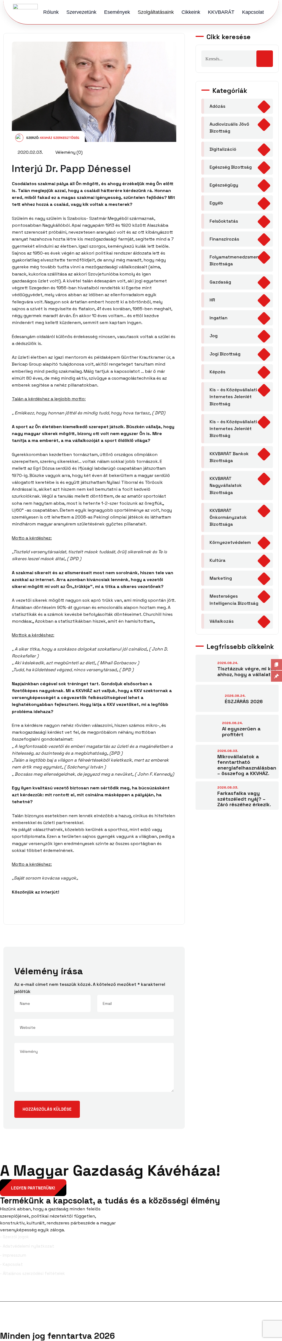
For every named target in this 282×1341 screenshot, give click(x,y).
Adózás (217, 106)
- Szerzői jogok (14, 1236)
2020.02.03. (30, 152)
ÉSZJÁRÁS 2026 (244, 701)
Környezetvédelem (230, 542)
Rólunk (51, 12)
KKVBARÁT (221, 12)
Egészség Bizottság (231, 167)
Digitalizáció (223, 149)
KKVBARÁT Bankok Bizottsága (229, 457)
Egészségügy (224, 185)
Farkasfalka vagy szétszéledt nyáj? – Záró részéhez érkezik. (244, 799)
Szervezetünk (81, 12)
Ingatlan (218, 318)
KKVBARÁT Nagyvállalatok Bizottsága (226, 485)
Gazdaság (220, 282)
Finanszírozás (224, 239)
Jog (214, 336)
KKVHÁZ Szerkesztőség (59, 138)
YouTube (270, 1292)
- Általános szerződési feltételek (32, 1273)
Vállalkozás (222, 621)
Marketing (221, 578)
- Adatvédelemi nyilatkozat (27, 1246)
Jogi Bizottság (225, 354)
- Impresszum (13, 1255)
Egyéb (216, 203)
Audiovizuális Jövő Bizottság (229, 127)
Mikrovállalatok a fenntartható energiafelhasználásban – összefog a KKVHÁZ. (246, 765)
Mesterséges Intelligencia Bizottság (234, 599)
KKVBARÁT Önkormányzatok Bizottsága (228, 517)
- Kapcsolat (11, 1264)
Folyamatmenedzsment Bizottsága (235, 260)
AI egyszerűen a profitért (241, 731)
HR (212, 300)
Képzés (217, 372)
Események (117, 12)
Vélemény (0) (68, 152)
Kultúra (218, 560)
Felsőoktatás (224, 221)
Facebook (18, 1292)
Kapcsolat (253, 12)
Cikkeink (190, 12)
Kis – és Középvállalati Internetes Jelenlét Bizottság (233, 397)
